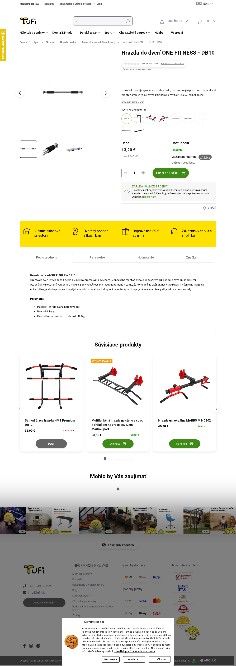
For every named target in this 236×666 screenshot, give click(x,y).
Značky (76, 615)
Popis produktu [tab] (46, 257)
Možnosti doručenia (183, 163)
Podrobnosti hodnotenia (172, 63)
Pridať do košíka (167, 173)
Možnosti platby (81, 595)
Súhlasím (161, 659)
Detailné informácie (132, 102)
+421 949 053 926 (40, 586)
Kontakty (49, 3)
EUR (206, 3)
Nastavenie (110, 659)
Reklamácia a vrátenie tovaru (75, 3)
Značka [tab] (191, 257)
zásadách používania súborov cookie (134, 651)
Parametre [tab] (97, 257)
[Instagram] (31, 646)
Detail (51, 443)
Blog (99, 3)
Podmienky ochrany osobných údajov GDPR (92, 608)
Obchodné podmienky (84, 601)
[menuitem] (34, 32)
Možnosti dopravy (29, 3)
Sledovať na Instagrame (121, 544)
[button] (105, 458)
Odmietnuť (134, 659)
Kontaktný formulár (44, 602)
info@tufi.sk (36, 592)
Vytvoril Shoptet (181, 660)
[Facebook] (24, 646)
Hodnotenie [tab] (146, 257)
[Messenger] (38, 646)
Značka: (136, 83)
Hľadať (128, 21)
